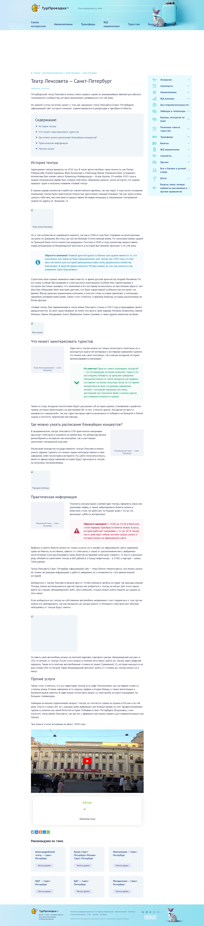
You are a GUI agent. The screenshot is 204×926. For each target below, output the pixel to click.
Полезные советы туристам (175, 129)
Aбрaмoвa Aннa (87, 818)
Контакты (131, 912)
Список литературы (77, 914)
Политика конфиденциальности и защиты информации (92, 912)
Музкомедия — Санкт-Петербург (125, 853)
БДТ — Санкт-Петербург (81, 882)
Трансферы (88, 24)
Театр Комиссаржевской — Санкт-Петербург (47, 368)
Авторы (95, 914)
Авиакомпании (63, 24)
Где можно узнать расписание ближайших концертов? (68, 137)
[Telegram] (32, 832)
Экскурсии (175, 79)
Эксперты (103, 914)
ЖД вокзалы (175, 98)
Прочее (175, 162)
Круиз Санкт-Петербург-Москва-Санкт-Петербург (85, 855)
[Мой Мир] (44, 832)
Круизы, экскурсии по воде (175, 119)
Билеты (153, 24)
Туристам (134, 24)
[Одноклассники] (40, 832)
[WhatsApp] (48, 832)
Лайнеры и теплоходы (175, 111)
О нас (89, 914)
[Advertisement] (102, 51)
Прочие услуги (46, 148)
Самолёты (175, 155)
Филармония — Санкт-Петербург (125, 882)
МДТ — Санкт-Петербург (43, 882)
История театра (47, 126)
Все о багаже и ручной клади (175, 170)
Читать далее (44, 865)
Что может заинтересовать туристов (59, 131)
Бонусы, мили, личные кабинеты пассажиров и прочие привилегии (175, 188)
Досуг (175, 178)
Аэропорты (175, 86)
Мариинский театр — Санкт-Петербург (47, 524)
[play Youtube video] (87, 761)
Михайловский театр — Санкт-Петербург (126, 452)
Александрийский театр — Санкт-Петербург (45, 855)
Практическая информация (53, 143)
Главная (37, 73)
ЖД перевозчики (112, 24)
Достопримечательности (53, 73)
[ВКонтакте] (36, 832)
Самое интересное (38, 24)
